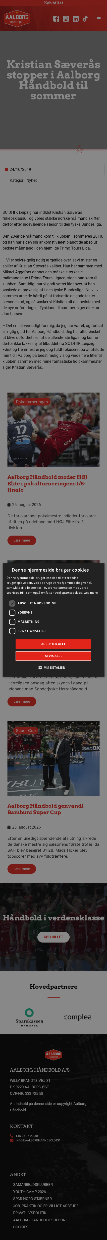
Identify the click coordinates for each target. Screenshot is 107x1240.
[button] (53, 667)
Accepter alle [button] (53, 644)
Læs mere (91, 592)
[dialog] (54, 620)
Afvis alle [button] (53, 656)
